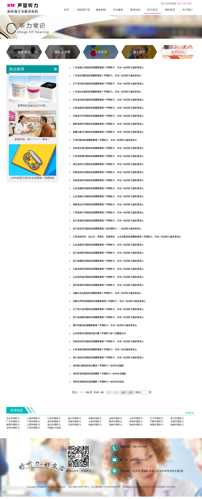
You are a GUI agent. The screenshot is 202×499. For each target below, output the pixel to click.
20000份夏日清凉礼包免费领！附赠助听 (32, 177)
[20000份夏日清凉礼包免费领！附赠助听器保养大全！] (32, 174)
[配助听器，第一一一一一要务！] (32, 136)
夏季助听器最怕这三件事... (32, 105)
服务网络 (101, 9)
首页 (66, 9)
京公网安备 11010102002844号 (105, 487)
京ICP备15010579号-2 (78, 487)
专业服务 (118, 9)
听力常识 (152, 9)
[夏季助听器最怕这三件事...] (32, 102)
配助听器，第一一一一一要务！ (32, 139)
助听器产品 (83, 9)
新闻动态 (135, 9)
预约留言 (170, 9)
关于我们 (187, 9)
